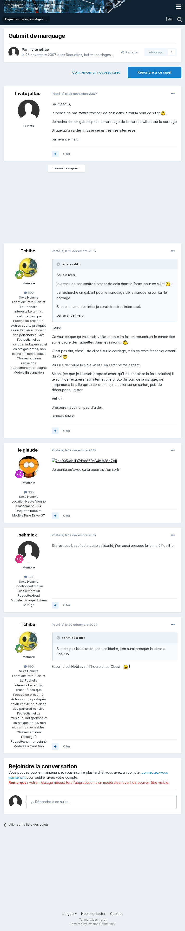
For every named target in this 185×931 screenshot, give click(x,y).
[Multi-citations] (55, 154)
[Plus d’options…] (173, 94)
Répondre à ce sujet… (52, 802)
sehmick (28, 534)
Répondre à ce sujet (155, 72)
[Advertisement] (60, 209)
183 (30, 577)
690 (30, 292)
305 (30, 492)
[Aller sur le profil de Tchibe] (29, 268)
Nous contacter (93, 914)
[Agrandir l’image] (163, 113)
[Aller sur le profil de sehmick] (29, 552)
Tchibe (27, 250)
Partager (131, 52)
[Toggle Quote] (59, 264)
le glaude (28, 450)
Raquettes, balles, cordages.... (90, 55)
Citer (66, 154)
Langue (68, 914)
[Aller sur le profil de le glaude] (29, 467)
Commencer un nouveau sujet (96, 72)
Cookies (116, 914)
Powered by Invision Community (92, 924)
